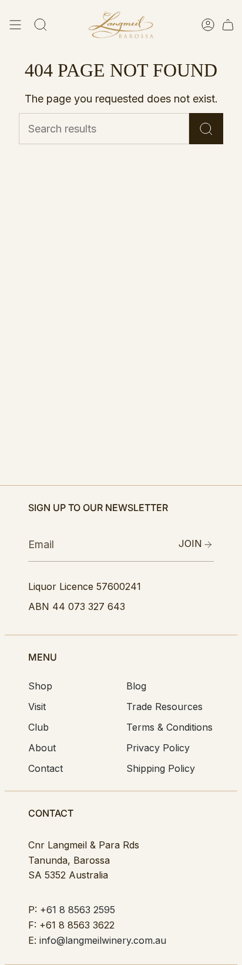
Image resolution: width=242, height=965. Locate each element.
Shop (40, 686)
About (42, 748)
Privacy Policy (158, 748)
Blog (136, 686)
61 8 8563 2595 (80, 910)
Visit (37, 706)
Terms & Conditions (169, 727)
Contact (45, 768)
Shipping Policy (160, 768)
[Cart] (228, 25)
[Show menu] (15, 25)
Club (38, 727)
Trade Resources (164, 706)
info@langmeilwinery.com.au (102, 940)
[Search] (206, 128)
